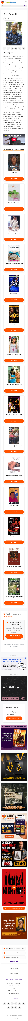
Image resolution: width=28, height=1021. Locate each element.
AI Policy (14, 971)
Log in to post (8, 616)
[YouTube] (8, 1003)
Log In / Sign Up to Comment (15, 636)
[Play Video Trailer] (14, 887)
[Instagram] (4, 1003)
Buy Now (14, 178)
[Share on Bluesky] (15, 48)
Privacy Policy (14, 968)
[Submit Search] (25, 6)
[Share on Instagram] (8, 48)
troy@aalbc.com (15, 991)
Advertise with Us (14, 985)
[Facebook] (12, 1003)
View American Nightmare (15, 908)
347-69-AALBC (14, 993)
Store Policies (14, 973)
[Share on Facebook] (4, 48)
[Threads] (19, 1003)
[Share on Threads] (12, 48)
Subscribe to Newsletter (14, 983)
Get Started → (14, 718)
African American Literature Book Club (14, 1017)
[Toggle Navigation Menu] (25, 2)
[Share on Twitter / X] (19, 48)
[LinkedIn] (12, 1007)
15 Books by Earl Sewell (13, 150)
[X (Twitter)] (15, 1003)
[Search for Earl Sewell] (14, 33)
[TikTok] (8, 1007)
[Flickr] (19, 1007)
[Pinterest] (15, 1007)
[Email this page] (23, 48)
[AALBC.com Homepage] (8, 2)
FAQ (14, 988)
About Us (14, 966)
